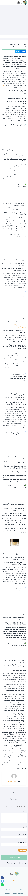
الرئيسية (20, 889)
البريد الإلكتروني (22, 834)
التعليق (24, 812)
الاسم (25, 826)
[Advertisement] (14, 19)
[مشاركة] (2, 877)
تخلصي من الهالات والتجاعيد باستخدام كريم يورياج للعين (14, 326)
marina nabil (12, 781)
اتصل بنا (8, 889)
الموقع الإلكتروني (22, 842)
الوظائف (14, 889)
